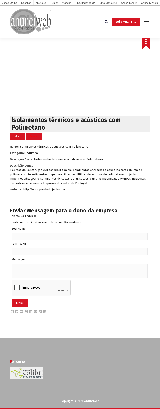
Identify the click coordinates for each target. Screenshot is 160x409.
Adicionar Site (126, 21)
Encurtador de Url (85, 2)
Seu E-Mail (19, 244)
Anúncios (41, 2)
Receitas (26, 2)
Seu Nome (19, 228)
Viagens (66, 2)
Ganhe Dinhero (149, 2)
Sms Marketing (108, 2)
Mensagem (19, 259)
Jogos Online (9, 2)
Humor (54, 2)
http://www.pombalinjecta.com (44, 189)
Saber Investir (129, 2)
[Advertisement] (80, 86)
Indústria (31, 153)
